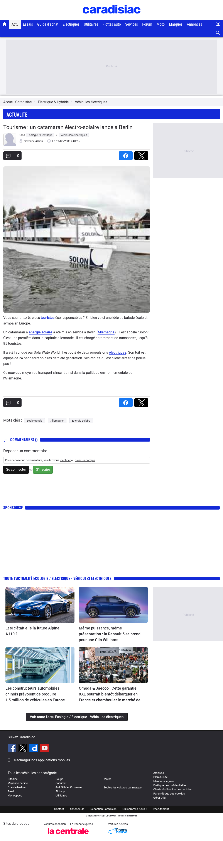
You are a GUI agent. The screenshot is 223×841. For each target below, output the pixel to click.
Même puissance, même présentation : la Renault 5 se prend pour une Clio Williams (109, 634)
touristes (47, 318)
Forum (147, 24)
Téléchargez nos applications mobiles (41, 760)
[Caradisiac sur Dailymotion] (34, 749)
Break (11, 791)
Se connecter (16, 469)
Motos (108, 779)
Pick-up (60, 791)
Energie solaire (81, 420)
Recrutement (161, 809)
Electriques (71, 24)
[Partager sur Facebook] (126, 154)
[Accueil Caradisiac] (4, 24)
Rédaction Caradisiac (103, 809)
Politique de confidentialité (169, 785)
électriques (117, 352)
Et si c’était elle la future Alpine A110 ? (32, 631)
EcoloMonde (34, 420)
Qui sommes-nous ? (134, 809)
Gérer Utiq (159, 797)
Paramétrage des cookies (169, 793)
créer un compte (85, 460)
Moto (161, 24)
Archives (158, 773)
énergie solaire (40, 332)
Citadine (13, 779)
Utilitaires (91, 24)
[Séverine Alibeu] (9, 145)
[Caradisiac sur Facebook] (12, 749)
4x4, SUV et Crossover (69, 787)
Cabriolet (61, 783)
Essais (28, 24)
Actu (15, 24)
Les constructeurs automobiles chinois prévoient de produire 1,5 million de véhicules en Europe (35, 694)
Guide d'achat (47, 24)
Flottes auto (112, 24)
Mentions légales (163, 781)
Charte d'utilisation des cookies (172, 789)
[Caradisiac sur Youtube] (44, 749)
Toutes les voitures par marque (123, 787)
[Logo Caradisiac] (111, 17)
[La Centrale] (68, 835)
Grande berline (16, 787)
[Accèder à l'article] (39, 605)
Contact (59, 809)
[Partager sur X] (142, 154)
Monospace (15, 795)
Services (131, 24)
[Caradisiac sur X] (23, 749)
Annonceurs (77, 809)
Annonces (194, 24)
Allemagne (106, 332)
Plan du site (160, 777)
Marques (175, 24)
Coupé (59, 779)
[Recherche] (218, 32)
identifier (65, 460)
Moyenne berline (18, 783)
